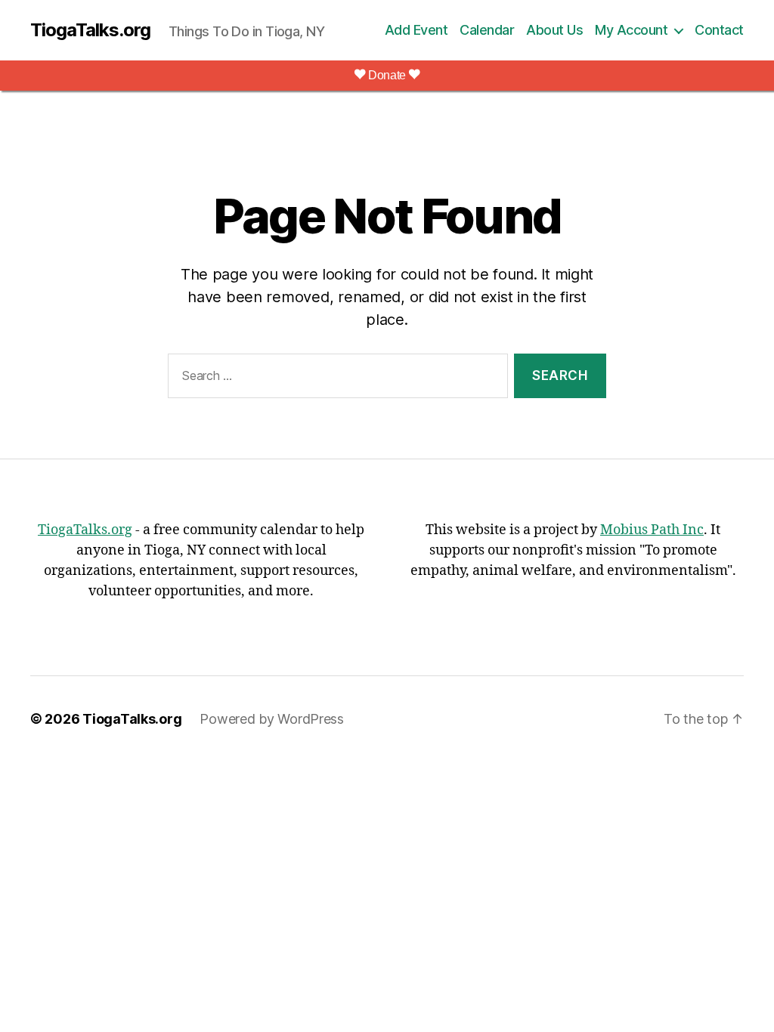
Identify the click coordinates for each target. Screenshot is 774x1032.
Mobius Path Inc (652, 530)
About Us (554, 30)
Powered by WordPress (272, 719)
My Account (631, 30)
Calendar (487, 30)
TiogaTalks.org (90, 30)
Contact (719, 30)
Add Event (416, 30)
